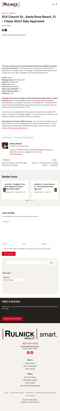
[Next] (55, 190)
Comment (6, 221)
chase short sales (8, 137)
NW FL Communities (30, 366)
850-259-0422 (30, 343)
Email (24, 244)
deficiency (7, 100)
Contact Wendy (30, 396)
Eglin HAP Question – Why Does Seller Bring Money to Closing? (14, 162)
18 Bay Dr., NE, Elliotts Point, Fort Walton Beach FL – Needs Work (45, 162)
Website (44, 244)
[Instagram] (31, 352)
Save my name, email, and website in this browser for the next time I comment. (27, 248)
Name (5, 244)
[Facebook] (3, 30)
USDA (5, 73)
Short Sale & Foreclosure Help (30, 386)
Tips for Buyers (30, 369)
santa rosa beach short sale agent (24, 137)
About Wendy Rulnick (17, 392)
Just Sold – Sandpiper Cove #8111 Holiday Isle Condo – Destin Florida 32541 (14, 186)
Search (51, 263)
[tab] (26, 200)
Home (6, 392)
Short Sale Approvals (9, 13)
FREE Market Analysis (30, 380)
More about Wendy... (16, 154)
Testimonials (30, 392)
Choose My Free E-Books (12, 318)
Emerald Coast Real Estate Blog (45, 392)
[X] (6, 30)
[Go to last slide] (4, 190)
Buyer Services (30, 363)
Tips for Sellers (30, 383)
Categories (6, 277)
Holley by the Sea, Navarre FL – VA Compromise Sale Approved (44, 186)
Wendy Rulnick (7, 25)
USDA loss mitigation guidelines (43, 100)
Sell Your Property (30, 377)
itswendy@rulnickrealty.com (19, 128)
